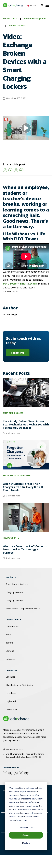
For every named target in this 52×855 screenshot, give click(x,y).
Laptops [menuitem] (10, 650)
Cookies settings (26, 827)
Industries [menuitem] (11, 669)
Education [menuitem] (10, 676)
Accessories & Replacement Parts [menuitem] (23, 608)
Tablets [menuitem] (9, 642)
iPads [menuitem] (8, 634)
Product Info (10, 18)
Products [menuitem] (11, 577)
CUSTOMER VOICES (13, 413)
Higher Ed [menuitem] (11, 701)
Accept (26, 835)
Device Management (36, 18)
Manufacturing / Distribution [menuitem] (19, 684)
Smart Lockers (17, 25)
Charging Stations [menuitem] (14, 592)
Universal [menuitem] (10, 659)
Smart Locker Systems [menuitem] (17, 584)
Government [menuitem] (12, 709)
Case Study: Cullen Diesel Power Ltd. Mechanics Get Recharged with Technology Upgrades (26, 424)
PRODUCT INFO (11, 537)
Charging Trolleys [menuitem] (14, 600)
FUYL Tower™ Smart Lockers (20, 283)
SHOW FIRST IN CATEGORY (17, 475)
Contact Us (17, 352)
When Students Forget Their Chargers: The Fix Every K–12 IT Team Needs (23, 487)
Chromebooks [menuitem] (13, 626)
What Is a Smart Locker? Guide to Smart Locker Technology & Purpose (25, 549)
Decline (26, 843)
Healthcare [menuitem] (11, 693)
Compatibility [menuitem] (13, 619)
